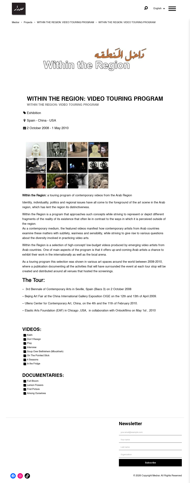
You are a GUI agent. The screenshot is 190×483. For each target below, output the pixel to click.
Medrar (15, 22)
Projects (28, 22)
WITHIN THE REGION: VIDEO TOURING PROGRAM (65, 22)
